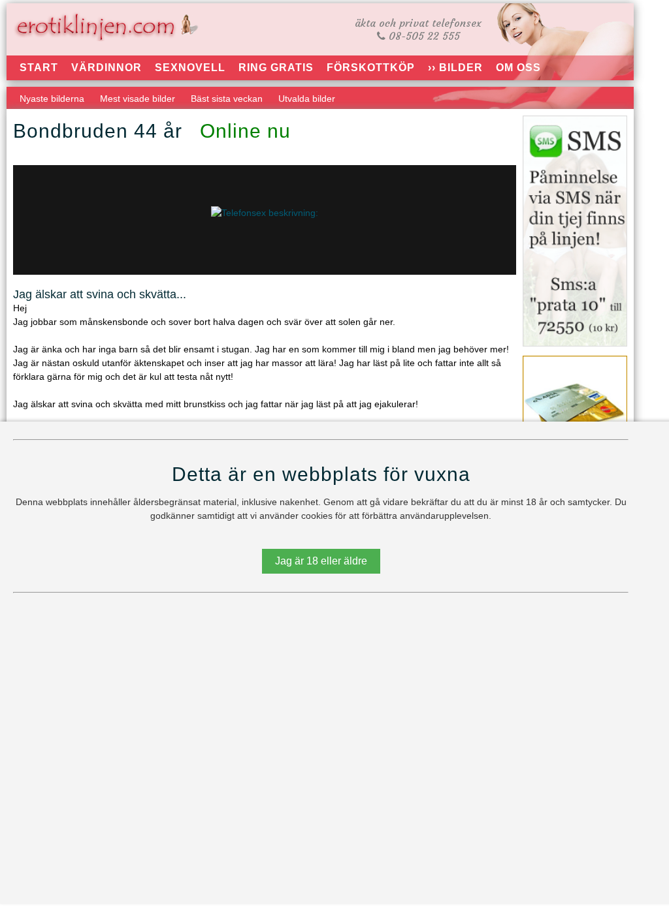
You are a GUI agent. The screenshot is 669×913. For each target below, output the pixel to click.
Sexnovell (190, 67)
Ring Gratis (276, 67)
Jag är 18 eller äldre (321, 560)
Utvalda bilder (306, 98)
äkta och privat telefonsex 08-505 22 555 (418, 29)
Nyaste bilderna (52, 98)
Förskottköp (371, 67)
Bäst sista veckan (227, 98)
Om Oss (518, 67)
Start (39, 67)
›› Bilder (455, 67)
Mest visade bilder (137, 98)
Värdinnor (106, 67)
